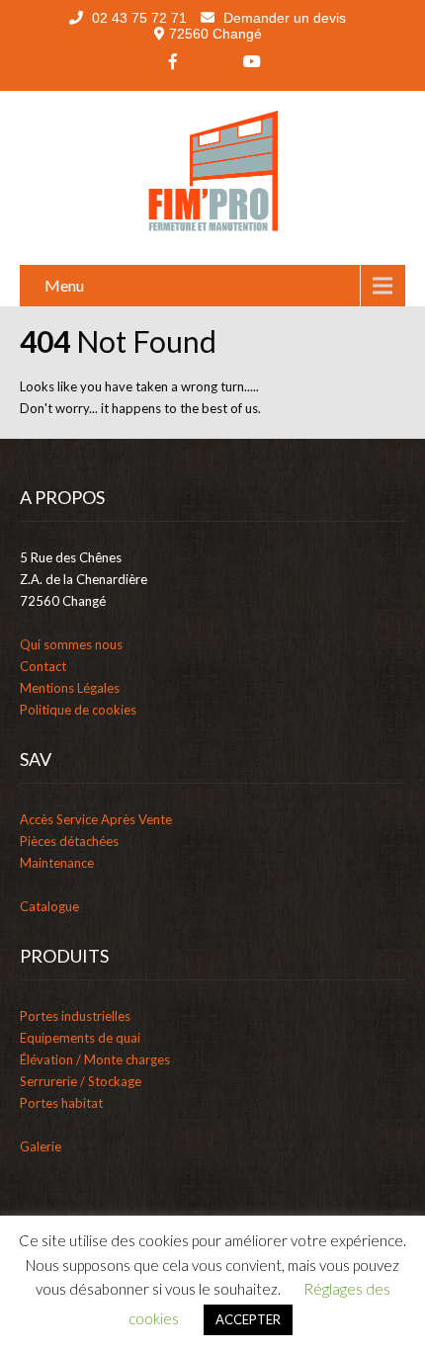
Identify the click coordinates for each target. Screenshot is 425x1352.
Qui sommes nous (71, 644)
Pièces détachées (69, 841)
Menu (64, 285)
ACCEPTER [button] (248, 1319)
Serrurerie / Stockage (80, 1081)
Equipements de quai (80, 1038)
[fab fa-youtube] (252, 61)
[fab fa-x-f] (212, 61)
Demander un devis (282, 18)
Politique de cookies (78, 710)
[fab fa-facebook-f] (173, 61)
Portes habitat (61, 1103)
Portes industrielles (75, 1016)
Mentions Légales (70, 688)
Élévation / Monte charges (95, 1059)
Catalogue (49, 906)
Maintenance (57, 863)
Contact (43, 666)
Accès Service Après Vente (96, 819)
